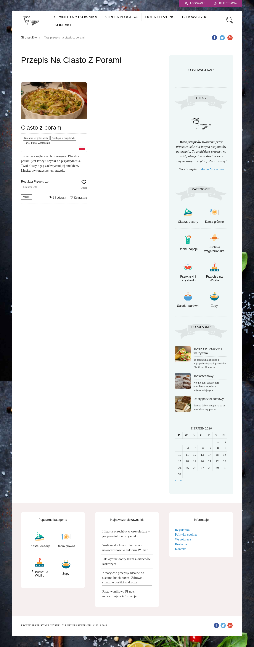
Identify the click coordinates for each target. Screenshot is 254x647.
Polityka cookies (186, 534)
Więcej (26, 197)
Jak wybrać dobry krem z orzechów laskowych (126, 561)
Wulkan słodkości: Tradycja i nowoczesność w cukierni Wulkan (125, 547)
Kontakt (180, 549)
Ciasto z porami (42, 127)
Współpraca (183, 539)
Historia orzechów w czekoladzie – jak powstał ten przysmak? (126, 533)
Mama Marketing (212, 169)
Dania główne (214, 221)
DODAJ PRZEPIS (159, 17)
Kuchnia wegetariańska (36, 138)
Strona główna (30, 37)
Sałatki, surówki (188, 306)
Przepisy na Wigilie (214, 278)
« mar (179, 480)
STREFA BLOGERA (121, 17)
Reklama (181, 544)
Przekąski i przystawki (63, 138)
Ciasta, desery (188, 221)
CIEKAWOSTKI (195, 17)
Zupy (214, 306)
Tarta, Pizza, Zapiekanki (37, 142)
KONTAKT (63, 25)
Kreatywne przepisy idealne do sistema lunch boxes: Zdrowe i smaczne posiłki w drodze (123, 577)
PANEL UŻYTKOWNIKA (77, 17)
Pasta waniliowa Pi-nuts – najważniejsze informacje (119, 594)
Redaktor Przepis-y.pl (35, 181)
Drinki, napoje (188, 249)
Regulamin (182, 530)
